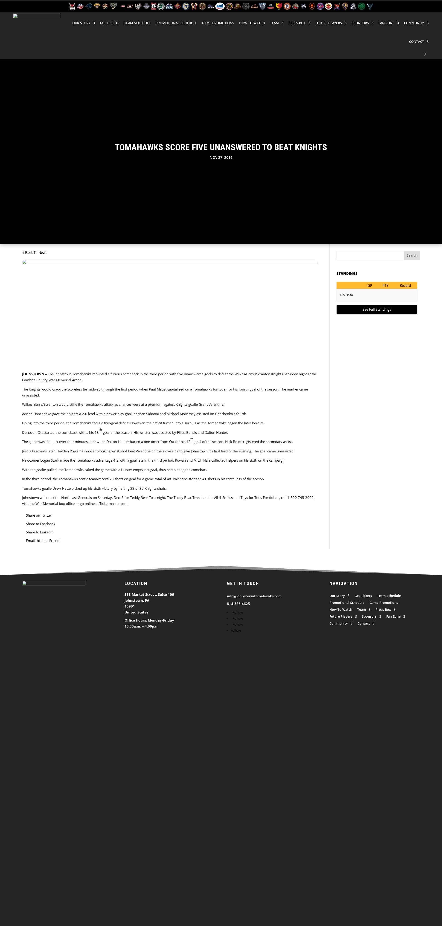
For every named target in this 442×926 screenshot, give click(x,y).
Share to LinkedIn (40, 532)
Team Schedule (137, 23)
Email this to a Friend (42, 540)
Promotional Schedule (176, 23)
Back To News (36, 252)
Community (414, 23)
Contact (416, 41)
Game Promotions (218, 23)
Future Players (328, 23)
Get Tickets (109, 23)
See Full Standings (377, 309)
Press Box (297, 23)
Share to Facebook (40, 523)
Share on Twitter (39, 515)
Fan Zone (386, 23)
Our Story (81, 23)
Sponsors (360, 23)
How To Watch (252, 23)
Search (412, 255)
